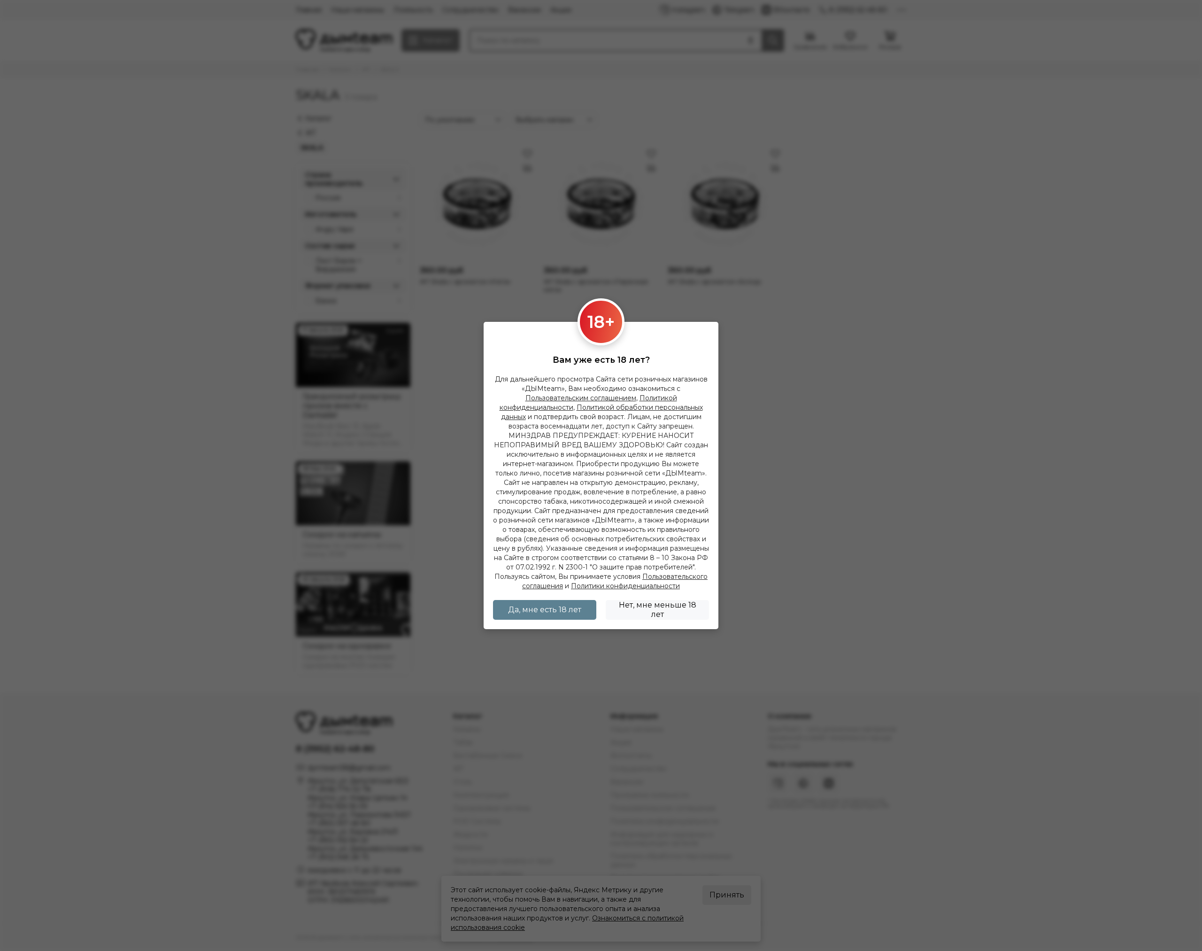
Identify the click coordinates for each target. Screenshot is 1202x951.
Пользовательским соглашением (580, 398)
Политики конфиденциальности (625, 586)
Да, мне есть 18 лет (544, 609)
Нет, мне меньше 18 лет (657, 609)
